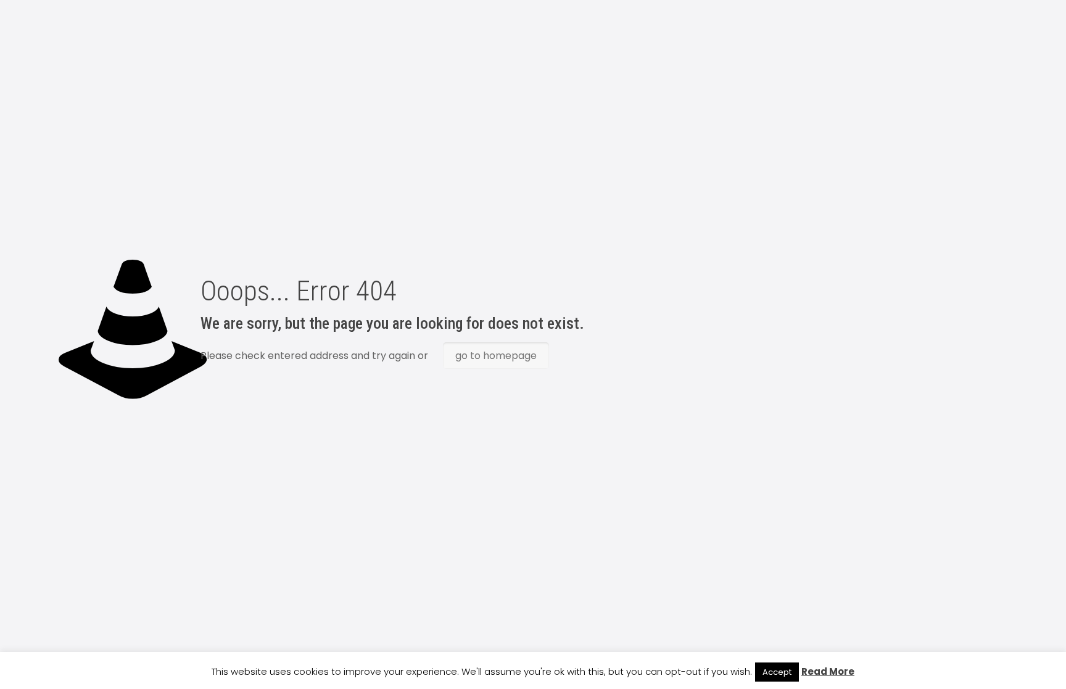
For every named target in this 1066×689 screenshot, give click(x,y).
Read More (827, 671)
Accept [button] (776, 672)
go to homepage (496, 356)
